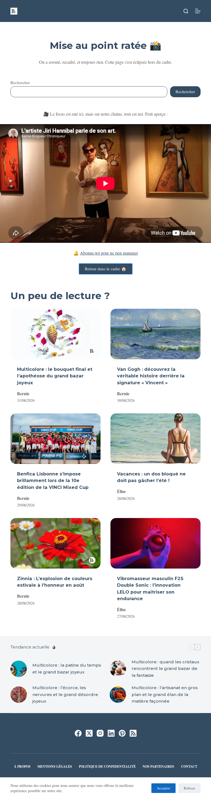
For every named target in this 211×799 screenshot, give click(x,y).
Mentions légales (54, 766)
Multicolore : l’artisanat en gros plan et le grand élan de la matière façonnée (165, 694)
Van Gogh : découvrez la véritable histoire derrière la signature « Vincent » (151, 375)
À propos (22, 766)
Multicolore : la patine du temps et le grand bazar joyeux (66, 668)
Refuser (189, 788)
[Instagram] (100, 733)
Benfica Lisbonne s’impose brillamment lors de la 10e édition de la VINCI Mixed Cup (52, 480)
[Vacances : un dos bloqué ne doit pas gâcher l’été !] (155, 438)
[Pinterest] (122, 733)
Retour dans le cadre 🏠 (105, 268)
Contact (189, 766)
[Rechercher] (186, 11)
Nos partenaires (158, 766)
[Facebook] (78, 733)
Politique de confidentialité (107, 766)
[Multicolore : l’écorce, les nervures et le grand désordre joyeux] (18, 694)
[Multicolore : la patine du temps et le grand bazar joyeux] (18, 669)
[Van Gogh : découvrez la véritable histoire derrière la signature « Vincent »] (155, 334)
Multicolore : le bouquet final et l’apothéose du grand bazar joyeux (54, 375)
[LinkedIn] (111, 733)
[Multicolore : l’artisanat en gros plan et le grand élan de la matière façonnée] (118, 694)
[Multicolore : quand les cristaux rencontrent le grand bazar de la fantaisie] (118, 669)
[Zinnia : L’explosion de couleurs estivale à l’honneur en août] (55, 543)
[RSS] (133, 733)
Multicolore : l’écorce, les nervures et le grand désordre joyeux (65, 694)
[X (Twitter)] (89, 733)
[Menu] (198, 11)
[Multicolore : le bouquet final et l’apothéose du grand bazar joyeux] (55, 334)
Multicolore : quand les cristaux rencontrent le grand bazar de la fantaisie (165, 668)
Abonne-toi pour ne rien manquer (109, 253)
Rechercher (20, 82)
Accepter (163, 788)
